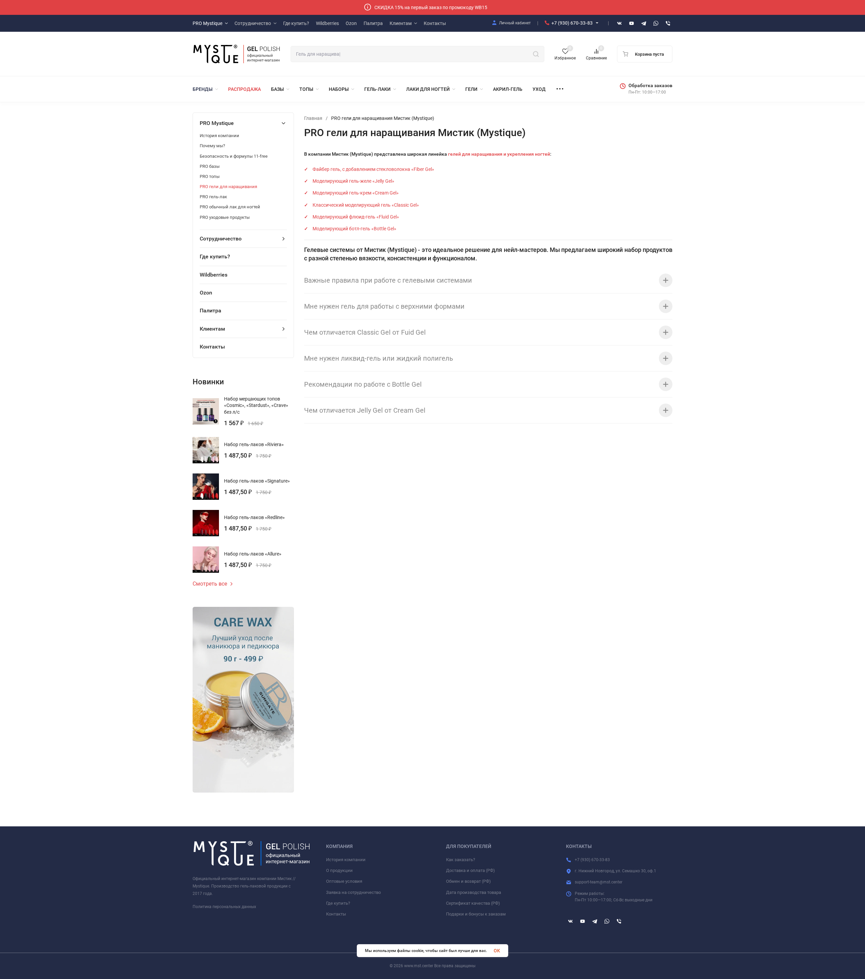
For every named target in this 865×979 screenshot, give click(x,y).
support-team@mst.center (598, 882)
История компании (346, 859)
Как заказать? (460, 859)
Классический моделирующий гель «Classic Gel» (366, 205)
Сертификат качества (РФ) (473, 903)
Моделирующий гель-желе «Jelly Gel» (353, 181)
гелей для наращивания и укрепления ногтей (499, 154)
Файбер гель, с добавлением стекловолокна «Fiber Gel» (373, 169)
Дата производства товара (473, 892)
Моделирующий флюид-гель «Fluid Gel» (356, 217)
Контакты (336, 914)
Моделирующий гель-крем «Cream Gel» (356, 193)
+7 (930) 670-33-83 (572, 23)
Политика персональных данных (224, 906)
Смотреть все (210, 584)
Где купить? (338, 903)
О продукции (339, 870)
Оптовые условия (344, 881)
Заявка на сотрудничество (353, 892)
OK (497, 950)
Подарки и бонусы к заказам (476, 914)
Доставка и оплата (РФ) (470, 870)
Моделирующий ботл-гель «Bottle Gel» (354, 228)
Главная (313, 118)
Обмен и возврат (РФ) (468, 881)
